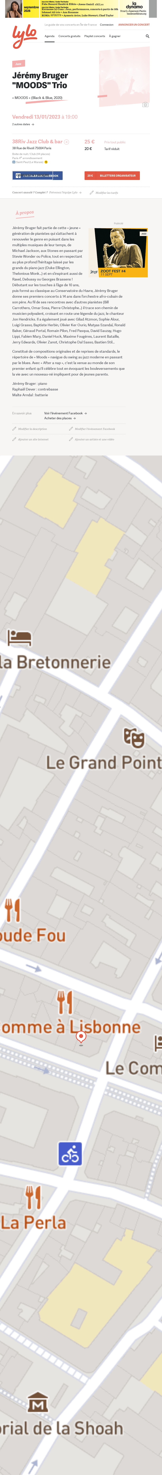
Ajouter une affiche (127, 105)
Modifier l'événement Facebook (95, 429)
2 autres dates (21, 124)
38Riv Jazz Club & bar (37, 141)
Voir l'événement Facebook (63, 413)
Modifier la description (32, 429)
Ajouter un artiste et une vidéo (94, 439)
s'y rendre (32, 175)
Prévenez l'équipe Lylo (44, 192)
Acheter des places (58, 418)
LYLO (25, 36)
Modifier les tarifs (107, 193)
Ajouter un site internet (33, 439)
